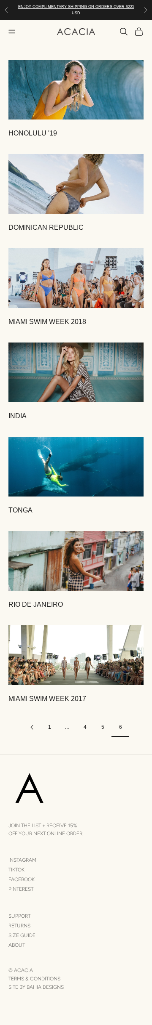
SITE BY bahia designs (36, 987)
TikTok (16, 870)
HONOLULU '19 (32, 133)
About (16, 945)
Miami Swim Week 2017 (47, 698)
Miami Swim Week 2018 (47, 321)
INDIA (17, 416)
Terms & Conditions (34, 979)
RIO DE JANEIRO (35, 604)
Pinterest (20, 889)
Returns (19, 926)
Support (19, 916)
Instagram (22, 860)
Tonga (20, 510)
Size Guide (21, 935)
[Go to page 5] (32, 727)
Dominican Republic (46, 227)
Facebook (21, 879)
